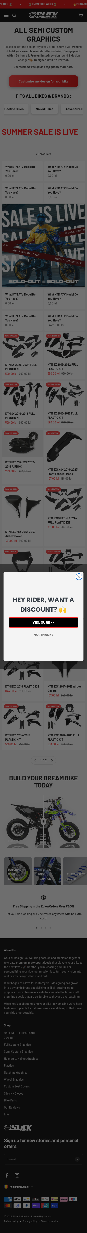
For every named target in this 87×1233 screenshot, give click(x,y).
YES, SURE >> (43, 622)
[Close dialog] (79, 576)
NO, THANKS (43, 634)
